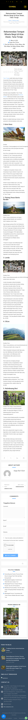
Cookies (15, 718)
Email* (4, 526)
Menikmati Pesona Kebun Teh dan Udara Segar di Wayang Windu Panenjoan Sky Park (14, 589)
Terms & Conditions (8, 718)
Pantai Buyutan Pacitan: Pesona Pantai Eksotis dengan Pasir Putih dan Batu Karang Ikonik (14, 576)
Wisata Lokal (15, 20)
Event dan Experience (10, 44)
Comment (5, 506)
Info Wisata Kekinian (15, 46)
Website (5, 532)
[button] (3, 716)
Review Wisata (18, 44)
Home (10, 20)
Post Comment (11, 555)
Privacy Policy (21, 718)
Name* (5, 520)
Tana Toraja (6, 78)
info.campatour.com (8, 706)
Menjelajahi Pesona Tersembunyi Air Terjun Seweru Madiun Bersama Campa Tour (14, 595)
